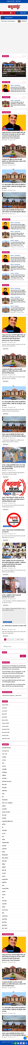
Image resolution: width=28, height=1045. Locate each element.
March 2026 (5, 720)
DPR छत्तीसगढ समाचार (6, 747)
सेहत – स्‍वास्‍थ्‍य (4, 928)
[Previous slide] (23, 82)
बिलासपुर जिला (5, 854)
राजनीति (3, 891)
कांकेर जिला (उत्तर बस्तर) (6, 781)
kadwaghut (6, 75)
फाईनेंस (3, 839)
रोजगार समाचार (5, 910)
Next (22, 639)
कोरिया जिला (4, 790)
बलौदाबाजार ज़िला (5, 842)
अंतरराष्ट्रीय (4, 757)
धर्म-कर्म (3, 833)
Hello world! (18, 695)
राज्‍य (3, 897)
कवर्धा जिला (4, 778)
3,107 (18, 639)
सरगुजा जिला (4, 919)
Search (4, 652)
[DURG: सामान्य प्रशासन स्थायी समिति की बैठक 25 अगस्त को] (14, 520)
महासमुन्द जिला (5, 879)
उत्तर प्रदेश (4, 766)
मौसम (3, 885)
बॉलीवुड (3, 864)
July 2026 (4, 707)
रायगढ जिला (4, 900)
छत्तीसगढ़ (12, 85)
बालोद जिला (4, 848)
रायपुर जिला (10, 181)
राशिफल (3, 906)
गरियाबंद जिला (5, 799)
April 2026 (4, 717)
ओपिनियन (4, 775)
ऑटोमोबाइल (4, 772)
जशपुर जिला (4, 809)
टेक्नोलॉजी (4, 818)
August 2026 (5, 704)
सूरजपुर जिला (4, 925)
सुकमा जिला (4, 922)
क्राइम (3, 793)
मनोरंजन (3, 876)
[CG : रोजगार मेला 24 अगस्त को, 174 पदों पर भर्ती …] (14, 616)
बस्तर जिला (4, 845)
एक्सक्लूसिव (4, 769)
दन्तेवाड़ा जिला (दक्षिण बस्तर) (7, 821)
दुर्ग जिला (9, 461)
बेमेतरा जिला (4, 861)
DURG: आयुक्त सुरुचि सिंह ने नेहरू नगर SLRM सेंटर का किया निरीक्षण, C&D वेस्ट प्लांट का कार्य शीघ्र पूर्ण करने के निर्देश (13, 466)
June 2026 (4, 711)
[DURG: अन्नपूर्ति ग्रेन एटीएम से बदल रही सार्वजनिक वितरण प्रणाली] (14, 585)
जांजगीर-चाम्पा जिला (6, 812)
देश (2, 827)
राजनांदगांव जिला (17, 85)
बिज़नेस (3, 851)
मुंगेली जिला (10, 622)
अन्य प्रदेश (4, 760)
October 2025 (5, 735)
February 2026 (5, 723)
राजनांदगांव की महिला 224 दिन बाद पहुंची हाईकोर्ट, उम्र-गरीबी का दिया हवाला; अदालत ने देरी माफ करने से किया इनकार (6, 88)
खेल (3, 796)
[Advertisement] (14, 37)
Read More (6, 349)
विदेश (3, 913)
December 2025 (5, 729)
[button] (2, 12)
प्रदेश (3, 836)
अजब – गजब (4, 753)
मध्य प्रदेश (4, 873)
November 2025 (6, 732)
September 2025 (6, 738)
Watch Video (23, 12)
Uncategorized (5, 750)
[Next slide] (25, 82)
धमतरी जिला (4, 830)
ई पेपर (3, 763)
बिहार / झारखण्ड (5, 857)
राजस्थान (3, 894)
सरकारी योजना (5, 916)
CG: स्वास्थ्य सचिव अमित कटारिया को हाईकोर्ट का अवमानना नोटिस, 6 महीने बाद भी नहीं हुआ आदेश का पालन (14, 186)
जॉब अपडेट (4, 815)
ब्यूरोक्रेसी (3, 867)
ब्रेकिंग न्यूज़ (4, 870)
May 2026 (4, 714)
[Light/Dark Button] (11, 13)
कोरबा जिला (4, 787)
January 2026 (5, 726)
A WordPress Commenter (8, 695)
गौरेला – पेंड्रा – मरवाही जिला (7, 802)
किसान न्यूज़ (4, 784)
